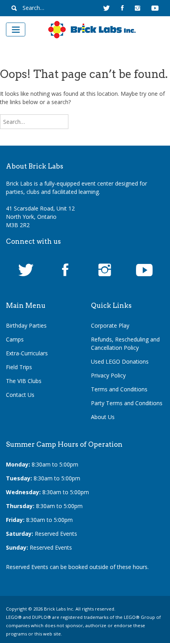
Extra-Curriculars (27, 353)
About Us (103, 417)
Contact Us (20, 394)
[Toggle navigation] (15, 29)
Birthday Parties (26, 325)
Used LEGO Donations (120, 361)
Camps (15, 339)
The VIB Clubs (24, 381)
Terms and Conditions (119, 389)
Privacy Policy (108, 375)
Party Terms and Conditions (126, 403)
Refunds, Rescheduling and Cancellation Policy (125, 343)
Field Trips (19, 367)
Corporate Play (110, 325)
